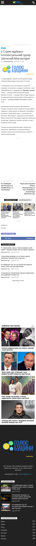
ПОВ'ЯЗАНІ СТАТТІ (11, 200)
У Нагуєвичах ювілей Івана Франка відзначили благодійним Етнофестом (17, 274)
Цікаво (3, 524)
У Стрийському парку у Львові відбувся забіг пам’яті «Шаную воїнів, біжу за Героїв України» (17, 249)
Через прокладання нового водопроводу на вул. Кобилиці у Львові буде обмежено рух (27, 189)
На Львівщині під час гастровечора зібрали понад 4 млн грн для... (22, 506)
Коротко (3, 536)
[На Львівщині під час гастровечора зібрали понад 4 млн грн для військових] (6, 507)
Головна (3, 44)
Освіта (3, 48)
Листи (2, 527)
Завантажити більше (18, 280)
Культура (3, 533)
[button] (33, 2)
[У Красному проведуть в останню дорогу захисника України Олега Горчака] (6, 497)
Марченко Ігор (8, 61)
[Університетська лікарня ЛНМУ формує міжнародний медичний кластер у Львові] (6, 207)
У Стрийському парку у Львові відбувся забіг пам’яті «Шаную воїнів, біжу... (23, 487)
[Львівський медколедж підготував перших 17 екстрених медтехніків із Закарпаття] (18, 207)
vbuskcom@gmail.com (25, 474)
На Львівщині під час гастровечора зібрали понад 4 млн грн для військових (16, 265)
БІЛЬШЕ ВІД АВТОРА (24, 200)
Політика (3, 538)
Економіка (4, 530)
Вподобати (30, 238)
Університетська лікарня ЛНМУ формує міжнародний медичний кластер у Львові (6, 214)
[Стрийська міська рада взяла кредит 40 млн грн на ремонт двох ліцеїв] (29, 207)
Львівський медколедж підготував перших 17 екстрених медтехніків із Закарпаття (18, 214)
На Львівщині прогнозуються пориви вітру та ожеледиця (7, 187)
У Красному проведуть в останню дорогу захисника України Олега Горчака (15, 257)
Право (3, 521)
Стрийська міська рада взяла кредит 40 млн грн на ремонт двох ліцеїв (29, 213)
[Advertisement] (18, 24)
